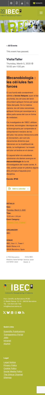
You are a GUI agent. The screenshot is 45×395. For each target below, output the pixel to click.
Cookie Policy (10, 368)
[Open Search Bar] (28, 3)
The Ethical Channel (13, 374)
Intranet (7, 340)
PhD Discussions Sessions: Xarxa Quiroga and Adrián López (14, 259)
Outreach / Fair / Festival (15, 222)
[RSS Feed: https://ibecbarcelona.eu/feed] (23, 312)
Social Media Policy (13, 371)
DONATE (39, 3)
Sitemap (8, 377)
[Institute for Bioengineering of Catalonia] (11, 12)
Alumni (7, 343)
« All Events (11, 45)
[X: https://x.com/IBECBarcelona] (4, 312)
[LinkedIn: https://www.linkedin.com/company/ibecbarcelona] (11, 312)
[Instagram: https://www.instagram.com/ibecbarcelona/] (15, 312)
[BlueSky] (8, 312)
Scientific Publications (14, 331)
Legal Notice (10, 362)
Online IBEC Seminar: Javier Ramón (29, 259)
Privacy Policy (10, 365)
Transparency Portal (13, 334)
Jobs (6, 337)
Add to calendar (18, 188)
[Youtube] (19, 312)
